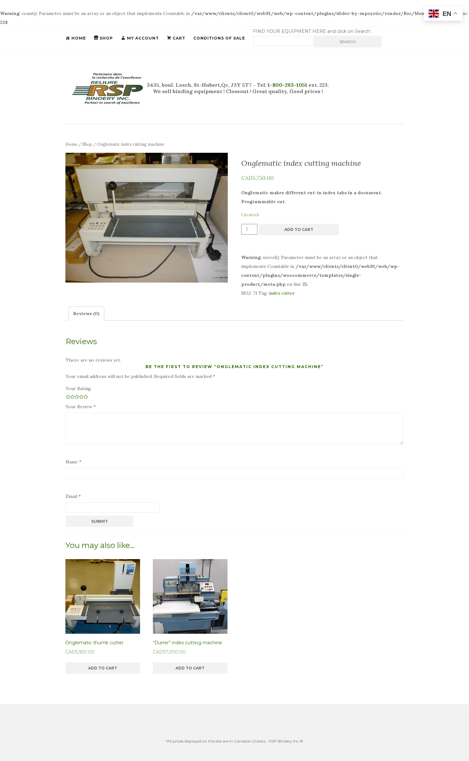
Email (73, 496)
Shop (87, 144)
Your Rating (78, 388)
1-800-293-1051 (286, 85)
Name (73, 462)
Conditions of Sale (219, 38)
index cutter (282, 293)
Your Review (81, 407)
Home (71, 144)
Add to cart (298, 229)
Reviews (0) (86, 313)
